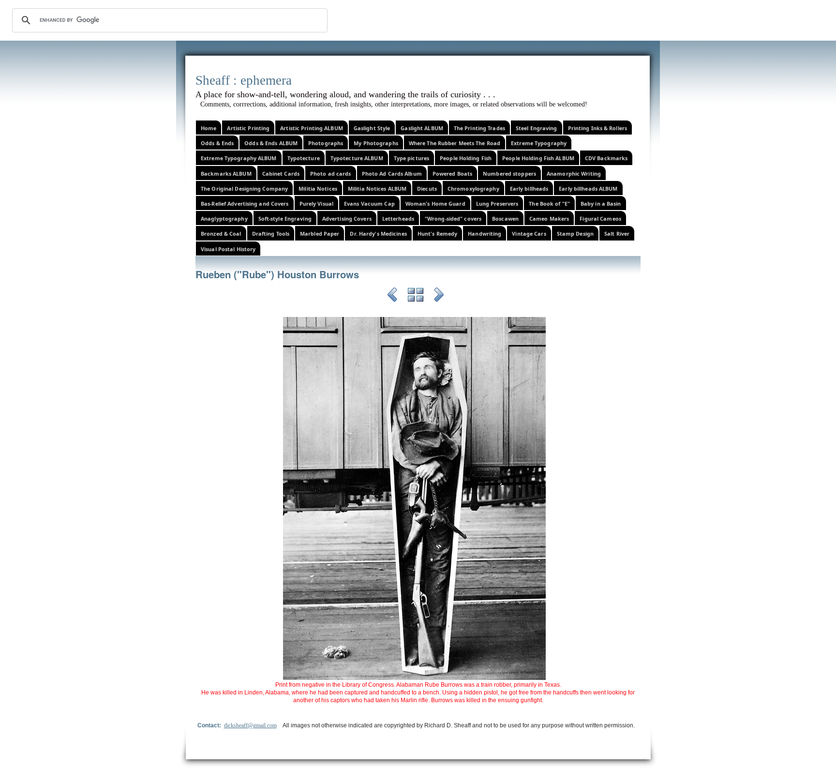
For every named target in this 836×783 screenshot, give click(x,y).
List (415, 296)
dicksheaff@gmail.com (250, 725)
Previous (392, 296)
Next (438, 296)
